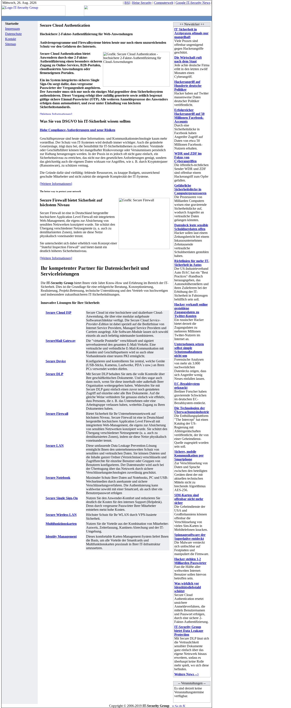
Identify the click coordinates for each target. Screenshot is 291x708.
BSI (127, 2)
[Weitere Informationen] (56, 184)
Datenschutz (13, 34)
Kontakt (10, 39)
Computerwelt (163, 2)
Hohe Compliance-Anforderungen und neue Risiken (77, 130)
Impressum (12, 28)
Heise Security (142, 2)
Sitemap (10, 44)
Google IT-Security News (193, 2)
